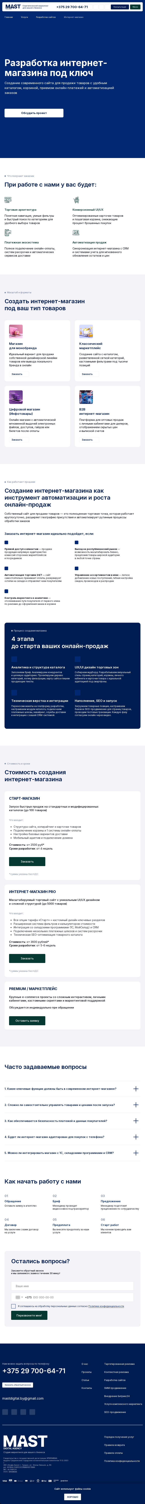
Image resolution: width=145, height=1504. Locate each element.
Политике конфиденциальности (106, 1306)
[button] (120, 7)
